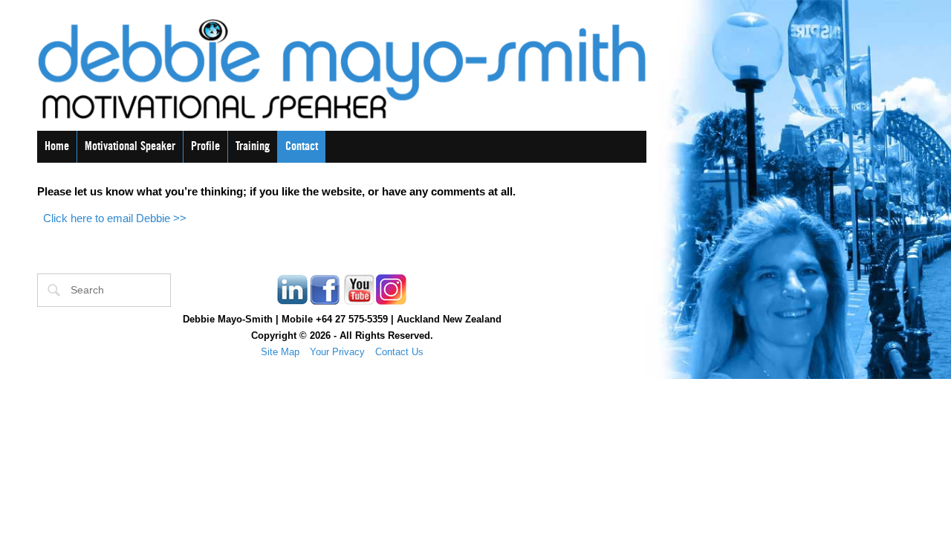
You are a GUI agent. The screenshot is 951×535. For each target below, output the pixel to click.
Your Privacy (337, 351)
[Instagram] (390, 302)
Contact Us (399, 351)
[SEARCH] (54, 290)
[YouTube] (358, 302)
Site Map (280, 351)
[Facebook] (325, 302)
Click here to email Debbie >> (114, 218)
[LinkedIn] (292, 302)
